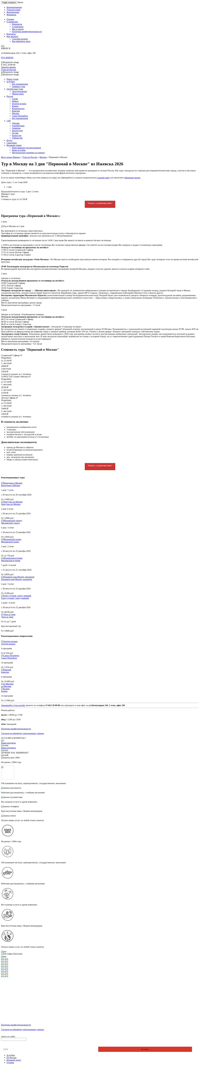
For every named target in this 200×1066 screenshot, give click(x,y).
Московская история (10, 560)
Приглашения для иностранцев (26, 148)
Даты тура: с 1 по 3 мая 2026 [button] (14, 182)
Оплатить (145, 1049)
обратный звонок (132, 177)
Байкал (15, 101)
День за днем (7, 617)
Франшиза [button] (11, 14)
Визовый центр (14, 1060)
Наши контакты (8, 743)
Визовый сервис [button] (14, 145)
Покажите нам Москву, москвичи (16, 579)
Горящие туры (18, 86)
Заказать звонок (8, 67)
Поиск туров (12, 79)
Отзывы (10, 1062)
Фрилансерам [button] (13, 12)
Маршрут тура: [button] (8, 194)
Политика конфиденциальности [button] (27, 31)
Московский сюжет (10, 542)
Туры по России (8, 69)
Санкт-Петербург (20, 116)
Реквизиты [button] (17, 24)
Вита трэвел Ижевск (10, 157)
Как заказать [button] (12, 36)
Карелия (16, 111)
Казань (15, 106)
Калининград (18, 108)
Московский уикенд (10, 523)
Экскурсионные (19, 91)
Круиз (9, 140)
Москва (15, 113)
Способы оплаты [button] (20, 39)
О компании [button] (12, 22)
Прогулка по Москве (10, 504)
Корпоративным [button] (14, 7)
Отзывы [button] (10, 19)
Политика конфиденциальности (16, 729)
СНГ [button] (9, 121)
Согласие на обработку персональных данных (22, 733)
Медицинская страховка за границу (28, 152)
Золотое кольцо (19, 103)
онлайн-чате (103, 177)
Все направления (20, 84)
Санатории (12, 143)
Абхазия (15, 123)
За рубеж (11, 1055)
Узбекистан (17, 138)
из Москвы (6, 686)
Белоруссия (17, 130)
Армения (16, 128)
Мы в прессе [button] (18, 29)
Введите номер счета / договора (17, 1044)
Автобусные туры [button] (15, 89)
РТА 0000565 (7, 57)
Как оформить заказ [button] (21, 41)
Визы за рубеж (19, 150)
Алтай (15, 99)
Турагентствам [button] (13, 10)
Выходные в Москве (10, 485)
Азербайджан (18, 126)
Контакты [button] (11, 34)
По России (11, 1057)
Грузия (15, 133)
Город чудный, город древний (15, 598)
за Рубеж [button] (11, 81)
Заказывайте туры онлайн (13, 705)
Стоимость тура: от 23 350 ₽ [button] (14, 199)
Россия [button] (10, 96)
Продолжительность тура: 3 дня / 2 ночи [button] (20, 191)
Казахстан (16, 135)
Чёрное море (18, 94)
